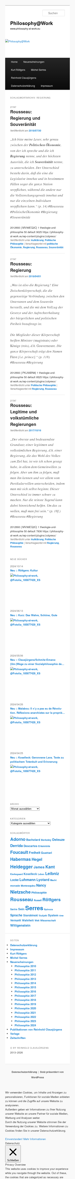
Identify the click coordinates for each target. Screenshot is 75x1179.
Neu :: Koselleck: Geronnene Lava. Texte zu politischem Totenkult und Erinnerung (37, 759)
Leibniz (52, 873)
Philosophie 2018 (25, 1000)
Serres (34, 908)
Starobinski (30, 915)
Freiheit (34, 852)
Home (14, 61)
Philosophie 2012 (25, 974)
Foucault (19, 852)
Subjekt (43, 915)
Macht (53, 880)
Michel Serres (38, 69)
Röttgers (51, 899)
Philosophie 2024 (25, 1025)
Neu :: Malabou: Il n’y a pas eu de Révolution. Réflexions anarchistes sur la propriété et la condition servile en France (37, 711)
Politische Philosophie (43, 385)
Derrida (16, 845)
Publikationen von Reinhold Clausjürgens (36, 1029)
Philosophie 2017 (25, 996)
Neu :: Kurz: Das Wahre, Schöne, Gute (33, 615)
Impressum (47, 85)
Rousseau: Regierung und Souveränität (25, 118)
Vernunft (15, 920)
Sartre (13, 909)
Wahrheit (28, 920)
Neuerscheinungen (33, 61)
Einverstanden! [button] (14, 1139)
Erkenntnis (44, 846)
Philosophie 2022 (25, 1017)
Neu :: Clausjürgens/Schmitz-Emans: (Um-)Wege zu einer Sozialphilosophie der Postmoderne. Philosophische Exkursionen (37, 662)
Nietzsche (20, 892)
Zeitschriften (18, 1038)
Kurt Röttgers (18, 69)
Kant (50, 867)
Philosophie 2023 (25, 1021)
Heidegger (21, 866)
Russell (38, 900)
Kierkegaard (16, 874)
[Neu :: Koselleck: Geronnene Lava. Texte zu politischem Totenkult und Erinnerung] (27, 780)
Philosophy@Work (31, 23)
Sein (21, 909)
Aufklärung (37, 240)
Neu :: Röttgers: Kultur (24, 570)
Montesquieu (28, 885)
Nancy (41, 885)
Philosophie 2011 (25, 970)
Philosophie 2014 (25, 983)
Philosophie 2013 (25, 979)
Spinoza (48, 909)
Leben (41, 874)
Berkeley (46, 840)
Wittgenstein (20, 925)
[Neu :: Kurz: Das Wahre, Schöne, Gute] (27, 633)
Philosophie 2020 (25, 1008)
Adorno (17, 839)
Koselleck (30, 874)
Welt (37, 920)
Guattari (46, 853)
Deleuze (58, 839)
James (39, 867)
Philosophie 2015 (25, 987)
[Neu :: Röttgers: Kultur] (27, 588)
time (61, 915)
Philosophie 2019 (25, 1004)
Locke (14, 880)
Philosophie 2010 (25, 966)
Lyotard (42, 879)
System (53, 915)
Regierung (29, 247)
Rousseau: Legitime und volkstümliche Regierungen (24, 414)
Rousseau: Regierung (21, 267)
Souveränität (56, 247)
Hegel (37, 859)
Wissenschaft (48, 920)
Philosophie (39, 892)
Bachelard (33, 840)
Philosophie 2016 (25, 991)
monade (15, 885)
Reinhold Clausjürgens (23, 77)
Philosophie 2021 (25, 1013)
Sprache (16, 915)
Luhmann (27, 879)
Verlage (14, 1033)
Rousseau (42, 247)
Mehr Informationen (34, 1139)
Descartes (30, 846)
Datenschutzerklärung (23, 85)
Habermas (20, 859)
